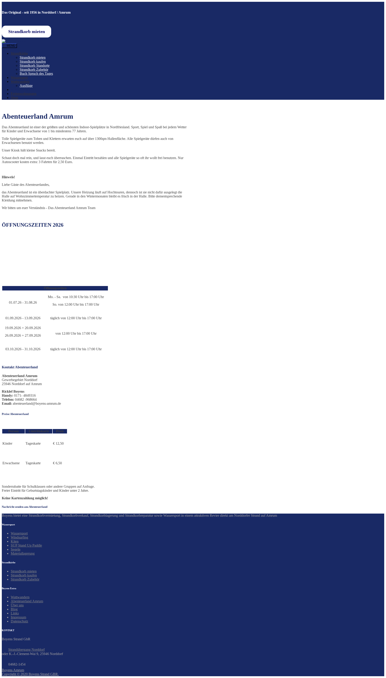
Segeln (15, 549)
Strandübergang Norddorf (26, 649)
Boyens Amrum (13, 670)
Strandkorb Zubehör (34, 69)
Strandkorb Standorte (35, 65)
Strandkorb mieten (33, 57)
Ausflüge (26, 85)
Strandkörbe (19, 53)
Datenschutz (19, 621)
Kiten (15, 541)
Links (15, 613)
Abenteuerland (21, 89)
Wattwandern (20, 81)
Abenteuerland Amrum (27, 601)
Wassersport (19, 77)
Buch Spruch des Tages (36, 73)
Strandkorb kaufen (33, 61)
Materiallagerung (23, 553)
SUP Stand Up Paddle (26, 545)
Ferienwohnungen (23, 93)
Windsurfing (19, 537)
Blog (14, 609)
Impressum (18, 617)
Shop (14, 98)
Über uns (17, 605)
